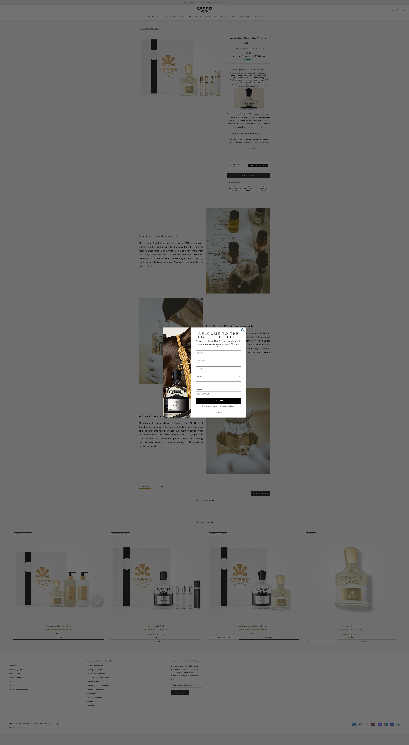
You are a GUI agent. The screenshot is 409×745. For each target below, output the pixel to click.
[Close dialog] (243, 330)
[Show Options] (239, 376)
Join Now (218, 401)
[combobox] (217, 376)
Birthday (199, 390)
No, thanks (218, 413)
